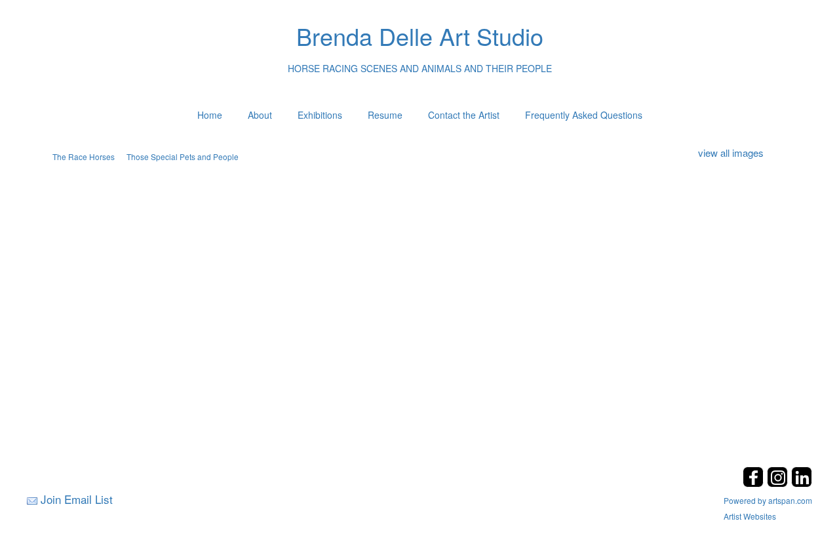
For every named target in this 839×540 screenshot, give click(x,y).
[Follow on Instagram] (779, 483)
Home (209, 114)
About (260, 114)
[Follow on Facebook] (755, 483)
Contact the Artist (463, 114)
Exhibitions (320, 114)
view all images (731, 152)
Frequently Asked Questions (583, 114)
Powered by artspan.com (768, 500)
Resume (385, 114)
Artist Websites (750, 516)
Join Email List (77, 499)
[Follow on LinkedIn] (801, 483)
